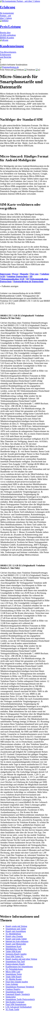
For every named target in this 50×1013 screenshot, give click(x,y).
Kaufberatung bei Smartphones (19, 966)
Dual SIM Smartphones (16, 1004)
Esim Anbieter (12, 984)
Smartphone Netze (14, 974)
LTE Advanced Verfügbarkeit (19, 1007)
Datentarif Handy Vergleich (18, 994)
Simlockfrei (11, 997)
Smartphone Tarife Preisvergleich (20, 999)
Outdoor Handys (13, 989)
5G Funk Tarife (12, 1009)
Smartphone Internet (14, 992)
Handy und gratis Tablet (16, 939)
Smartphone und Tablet (16, 929)
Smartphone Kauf (13, 946)
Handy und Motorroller (16, 944)
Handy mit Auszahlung (16, 931)
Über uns (34, 274)
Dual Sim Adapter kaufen (17, 981)
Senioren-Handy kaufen (16, 954)
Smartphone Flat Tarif (15, 961)
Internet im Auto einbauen (17, 941)
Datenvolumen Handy (15, 964)
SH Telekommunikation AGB (16, 277)
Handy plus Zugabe (14, 936)
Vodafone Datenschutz (17, 276)
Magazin (24, 274)
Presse (15, 274)
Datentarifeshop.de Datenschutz (28, 281)
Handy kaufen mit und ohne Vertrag (21, 959)
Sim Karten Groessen (15, 1002)
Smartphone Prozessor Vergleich (20, 987)
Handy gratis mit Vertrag (16, 926)
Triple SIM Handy (14, 976)
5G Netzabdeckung (14, 969)
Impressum (5, 274)
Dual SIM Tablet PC (15, 956)
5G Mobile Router (14, 979)
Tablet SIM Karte (13, 951)
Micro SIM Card (13, 971)
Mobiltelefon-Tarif (14, 949)
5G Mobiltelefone (13, 934)
